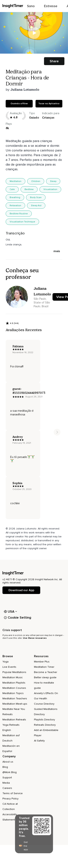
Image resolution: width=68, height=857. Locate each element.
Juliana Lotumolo (24, 89)
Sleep (53, 181)
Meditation (15, 181)
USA (11, 611)
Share (54, 61)
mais (56, 251)
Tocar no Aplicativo (49, 103)
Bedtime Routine (19, 213)
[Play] (34, 33)
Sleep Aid (36, 205)
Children (35, 181)
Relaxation (15, 205)
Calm (12, 189)
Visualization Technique (22, 221)
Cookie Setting (19, 617)
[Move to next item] (57, 432)
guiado (34, 117)
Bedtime (29, 189)
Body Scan (36, 197)
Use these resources (35, 638)
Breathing (15, 197)
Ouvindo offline (19, 103)
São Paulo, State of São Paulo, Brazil (42, 302)
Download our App (21, 590)
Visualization (50, 189)
